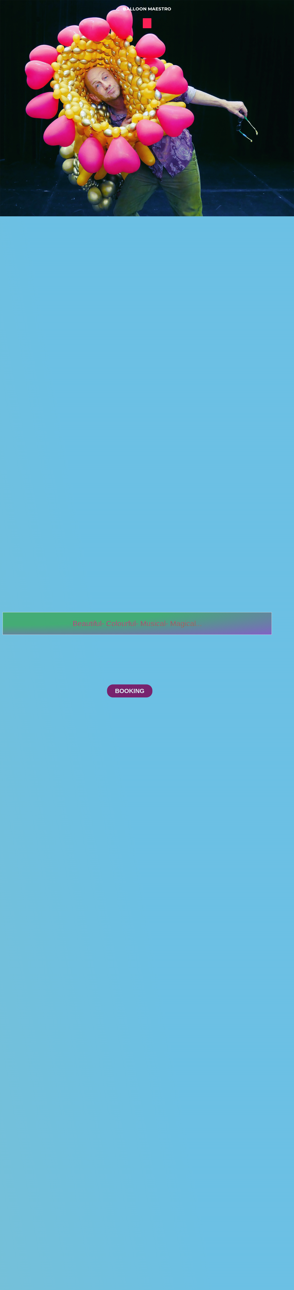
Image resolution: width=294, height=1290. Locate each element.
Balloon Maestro (147, 9)
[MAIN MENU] (147, 23)
